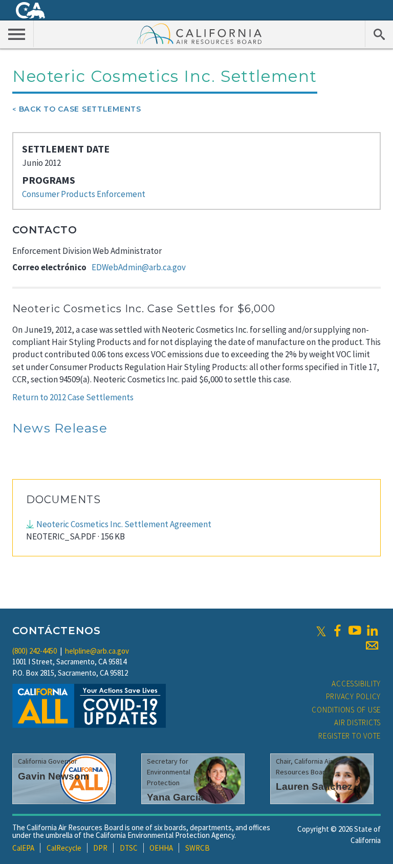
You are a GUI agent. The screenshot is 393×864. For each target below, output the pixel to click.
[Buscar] (379, 33)
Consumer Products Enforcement (83, 194)
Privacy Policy (353, 696)
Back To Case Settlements (80, 109)
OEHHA (161, 848)
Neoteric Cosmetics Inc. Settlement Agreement (123, 524)
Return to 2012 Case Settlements (73, 397)
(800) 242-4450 (34, 651)
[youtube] (354, 630)
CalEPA (23, 848)
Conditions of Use (346, 710)
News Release (59, 428)
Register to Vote (349, 736)
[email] (372, 645)
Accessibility (356, 683)
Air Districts (357, 722)
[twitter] (321, 630)
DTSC (129, 848)
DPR (100, 848)
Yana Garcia (175, 797)
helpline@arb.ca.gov (97, 651)
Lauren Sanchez (314, 786)
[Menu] (17, 33)
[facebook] (337, 630)
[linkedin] (372, 630)
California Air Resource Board (200, 33)
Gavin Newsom (53, 776)
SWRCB (197, 848)
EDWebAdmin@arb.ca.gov (139, 267)
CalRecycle (64, 848)
